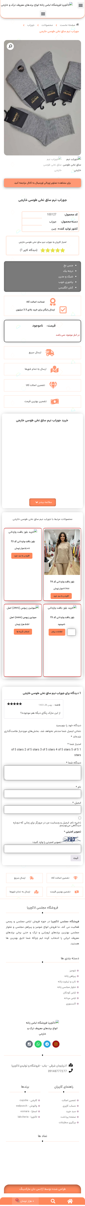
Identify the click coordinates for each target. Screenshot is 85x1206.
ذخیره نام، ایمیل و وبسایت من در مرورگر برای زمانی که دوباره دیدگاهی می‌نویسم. (47, 824)
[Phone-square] (29, 1044)
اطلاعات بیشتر (56, 631)
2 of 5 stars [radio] (32, 750)
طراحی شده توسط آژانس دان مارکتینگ (42, 1189)
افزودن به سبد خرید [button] (61, 596)
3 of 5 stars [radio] (47, 750)
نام (78, 787)
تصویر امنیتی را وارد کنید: (46, 842)
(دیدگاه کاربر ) (28, 250)
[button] (80, 5)
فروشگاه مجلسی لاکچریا (65, 921)
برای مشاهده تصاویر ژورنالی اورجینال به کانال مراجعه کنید (42, 183)
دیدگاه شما (73, 762)
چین (53, 229)
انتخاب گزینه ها (23, 631)
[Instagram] (56, 1044)
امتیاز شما (74, 744)
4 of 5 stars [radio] (63, 750)
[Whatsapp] (38, 1044)
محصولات (47, 25)
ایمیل (76, 802)
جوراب (30, 25)
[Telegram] (47, 1044)
